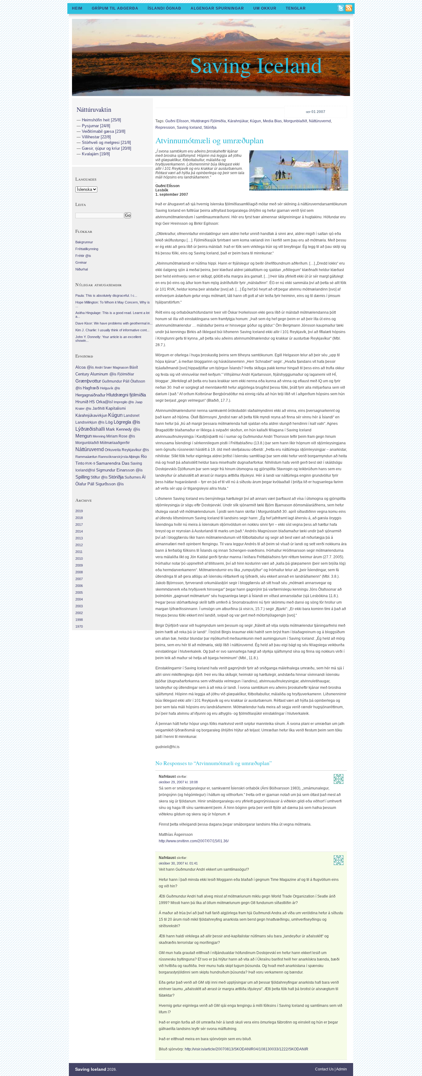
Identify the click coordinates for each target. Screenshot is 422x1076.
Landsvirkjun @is (89, 422)
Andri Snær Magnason (112, 367)
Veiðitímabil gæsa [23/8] (103, 131)
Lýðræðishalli (90, 429)
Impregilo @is (124, 402)
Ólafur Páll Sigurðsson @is (99, 484)
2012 (79, 545)
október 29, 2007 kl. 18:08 (178, 782)
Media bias (272, 121)
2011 (78, 552)
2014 (79, 531)
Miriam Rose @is (120, 436)
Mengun (83, 435)
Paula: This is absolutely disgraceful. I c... (106, 295)
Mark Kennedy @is (123, 429)
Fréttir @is (83, 255)
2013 (79, 538)
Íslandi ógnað (164, 8)
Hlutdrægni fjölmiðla (208, 121)
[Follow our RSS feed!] (349, 9)
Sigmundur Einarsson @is (119, 470)
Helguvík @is (110, 388)
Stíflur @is (99, 477)
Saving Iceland (256, 64)
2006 (79, 586)
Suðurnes (132, 477)
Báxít (133, 367)
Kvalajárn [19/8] (96, 154)
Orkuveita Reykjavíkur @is (127, 450)
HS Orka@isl (101, 402)
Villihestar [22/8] (96, 137)
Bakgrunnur (84, 242)
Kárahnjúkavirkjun (91, 415)
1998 (79, 620)
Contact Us (324, 1069)
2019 (79, 511)
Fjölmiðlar (125, 374)
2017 (79, 524)
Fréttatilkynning (86, 249)
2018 (79, 518)
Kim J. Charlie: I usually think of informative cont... (112, 330)
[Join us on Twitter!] (341, 9)
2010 (79, 558)
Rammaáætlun (86, 456)
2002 (79, 613)
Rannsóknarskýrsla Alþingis (119, 456)
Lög (109, 422)
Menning (99, 436)
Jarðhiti (98, 408)
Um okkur (264, 8)
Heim (77, 8)
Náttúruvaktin (94, 109)
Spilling (82, 476)
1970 (79, 626)
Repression (165, 127)
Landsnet (131, 415)
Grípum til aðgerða (115, 8)
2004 (79, 599)
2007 (79, 579)
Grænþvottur (88, 380)
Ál (144, 477)
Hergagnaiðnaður (90, 395)
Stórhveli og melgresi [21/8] (106, 142)
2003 (79, 606)
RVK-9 (90, 463)
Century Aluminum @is (95, 374)
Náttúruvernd (320, 121)
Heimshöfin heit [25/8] (101, 120)
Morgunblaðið (295, 121)
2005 (79, 592)
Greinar (81, 262)
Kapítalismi (116, 408)
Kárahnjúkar (238, 121)
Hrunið (81, 402)
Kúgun (255, 121)
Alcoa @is (84, 367)
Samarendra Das (112, 463)
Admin (341, 1069)
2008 (79, 572)
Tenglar (296, 8)
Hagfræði (91, 388)
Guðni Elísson (177, 121)
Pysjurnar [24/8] (96, 126)
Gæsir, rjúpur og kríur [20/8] (106, 148)
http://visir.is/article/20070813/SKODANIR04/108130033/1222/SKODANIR (246, 1049)
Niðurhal (81, 269)
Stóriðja (210, 127)
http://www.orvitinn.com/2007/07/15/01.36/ (194, 841)
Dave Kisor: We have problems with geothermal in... (114, 323)
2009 (79, 565)
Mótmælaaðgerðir (115, 443)
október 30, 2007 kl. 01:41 (178, 863)
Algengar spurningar (217, 8)
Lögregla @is (127, 422)
